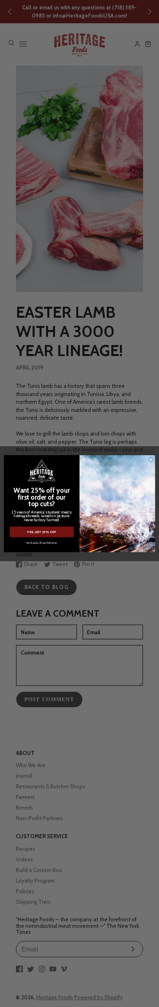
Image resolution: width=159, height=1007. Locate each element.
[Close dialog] (150, 459)
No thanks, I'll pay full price (41, 542)
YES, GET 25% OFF (41, 532)
